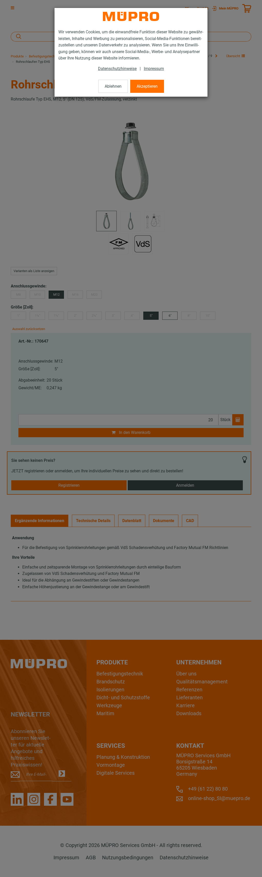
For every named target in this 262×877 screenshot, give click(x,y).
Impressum (154, 68)
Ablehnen (113, 86)
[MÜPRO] (131, 16)
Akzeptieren (147, 86)
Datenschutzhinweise (117, 68)
